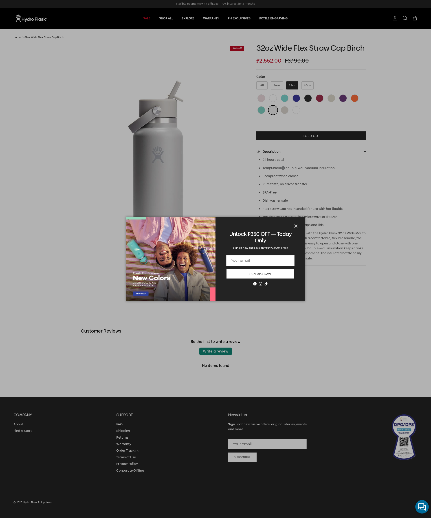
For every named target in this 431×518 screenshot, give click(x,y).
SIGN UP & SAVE (260, 274)
